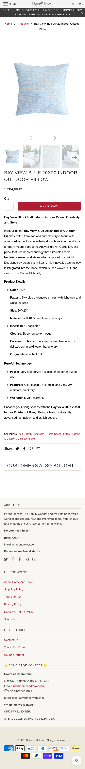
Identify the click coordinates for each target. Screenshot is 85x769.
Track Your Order (15, 647)
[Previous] (31, 137)
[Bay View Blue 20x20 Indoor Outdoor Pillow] (42, 89)
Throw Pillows (28, 438)
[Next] (53, 137)
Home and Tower (35, 740)
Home (8, 23)
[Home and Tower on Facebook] (13, 559)
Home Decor (54, 433)
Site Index (10, 619)
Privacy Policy (12, 604)
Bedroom (39, 433)
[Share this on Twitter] (16, 449)
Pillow (67, 433)
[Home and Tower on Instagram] (27, 559)
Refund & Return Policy (18, 611)
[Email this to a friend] (38, 449)
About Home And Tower (19, 581)
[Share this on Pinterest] (30, 449)
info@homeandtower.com (29, 685)
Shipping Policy (13, 589)
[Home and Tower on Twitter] (6, 559)
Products (23, 23)
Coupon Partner (14, 654)
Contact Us (11, 639)
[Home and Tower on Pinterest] (20, 559)
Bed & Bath (25, 433)
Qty (6, 198)
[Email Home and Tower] (34, 559)
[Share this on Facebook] (24, 449)
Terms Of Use (12, 596)
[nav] (9, 4)
